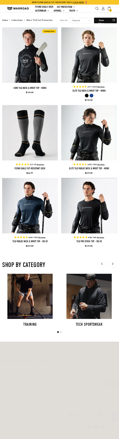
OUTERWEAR (40, 10)
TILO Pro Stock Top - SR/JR (89, 241)
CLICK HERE (78, 2)
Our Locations (46, 381)
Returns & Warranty (67, 384)
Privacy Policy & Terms (69, 392)
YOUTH (72, 10)
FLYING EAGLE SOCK (44, 6)
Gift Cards (67, 378)
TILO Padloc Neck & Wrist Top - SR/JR (30, 241)
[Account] (103, 8)
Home (5, 20)
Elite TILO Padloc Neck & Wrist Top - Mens (89, 168)
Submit (110, 383)
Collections (17, 20)
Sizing (64, 368)
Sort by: (64, 20)
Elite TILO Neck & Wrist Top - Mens (89, 90)
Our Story (43, 368)
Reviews (101, 87)
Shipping (66, 373)
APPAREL (58, 10)
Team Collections (44, 374)
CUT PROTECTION (64, 7)
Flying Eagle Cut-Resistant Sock (30, 168)
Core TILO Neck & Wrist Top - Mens (29, 88)
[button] (97, 8)
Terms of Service (70, 398)
